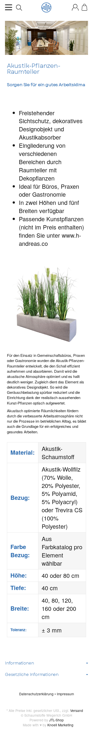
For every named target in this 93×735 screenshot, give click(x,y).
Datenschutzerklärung (37, 693)
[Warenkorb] (84, 7)
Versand (76, 710)
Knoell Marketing (60, 724)
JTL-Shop (56, 719)
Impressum (65, 693)
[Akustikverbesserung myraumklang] (46, 7)
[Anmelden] (75, 7)
